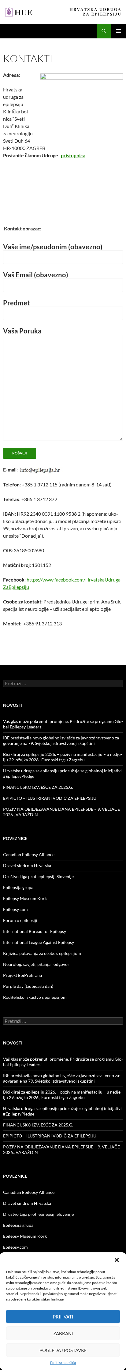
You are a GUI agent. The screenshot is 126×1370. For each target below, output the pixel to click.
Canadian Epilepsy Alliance (28, 854)
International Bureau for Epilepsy (34, 931)
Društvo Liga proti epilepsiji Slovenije (38, 876)
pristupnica (73, 155)
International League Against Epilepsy (38, 942)
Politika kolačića (63, 1362)
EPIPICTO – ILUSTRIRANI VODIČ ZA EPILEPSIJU (49, 798)
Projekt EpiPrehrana (22, 975)
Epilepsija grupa (18, 887)
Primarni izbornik (118, 31)
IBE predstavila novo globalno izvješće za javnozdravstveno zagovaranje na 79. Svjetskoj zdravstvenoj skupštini (61, 740)
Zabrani (63, 1333)
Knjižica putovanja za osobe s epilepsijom (42, 953)
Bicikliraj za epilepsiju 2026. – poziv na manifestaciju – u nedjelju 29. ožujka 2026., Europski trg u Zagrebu (62, 757)
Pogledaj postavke (63, 1350)
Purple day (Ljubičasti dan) (28, 986)
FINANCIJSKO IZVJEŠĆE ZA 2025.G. (38, 787)
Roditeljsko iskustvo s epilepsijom (35, 997)
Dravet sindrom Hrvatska (27, 865)
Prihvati (63, 1316)
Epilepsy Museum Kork (25, 898)
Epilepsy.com (15, 909)
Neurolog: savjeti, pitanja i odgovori (37, 964)
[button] (117, 1260)
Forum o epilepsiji (20, 920)
